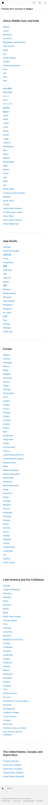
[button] (34, 3)
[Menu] (45, 3)
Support (10, 788)
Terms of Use (17, 801)
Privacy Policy (6, 801)
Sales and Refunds (28, 801)
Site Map (39, 801)
